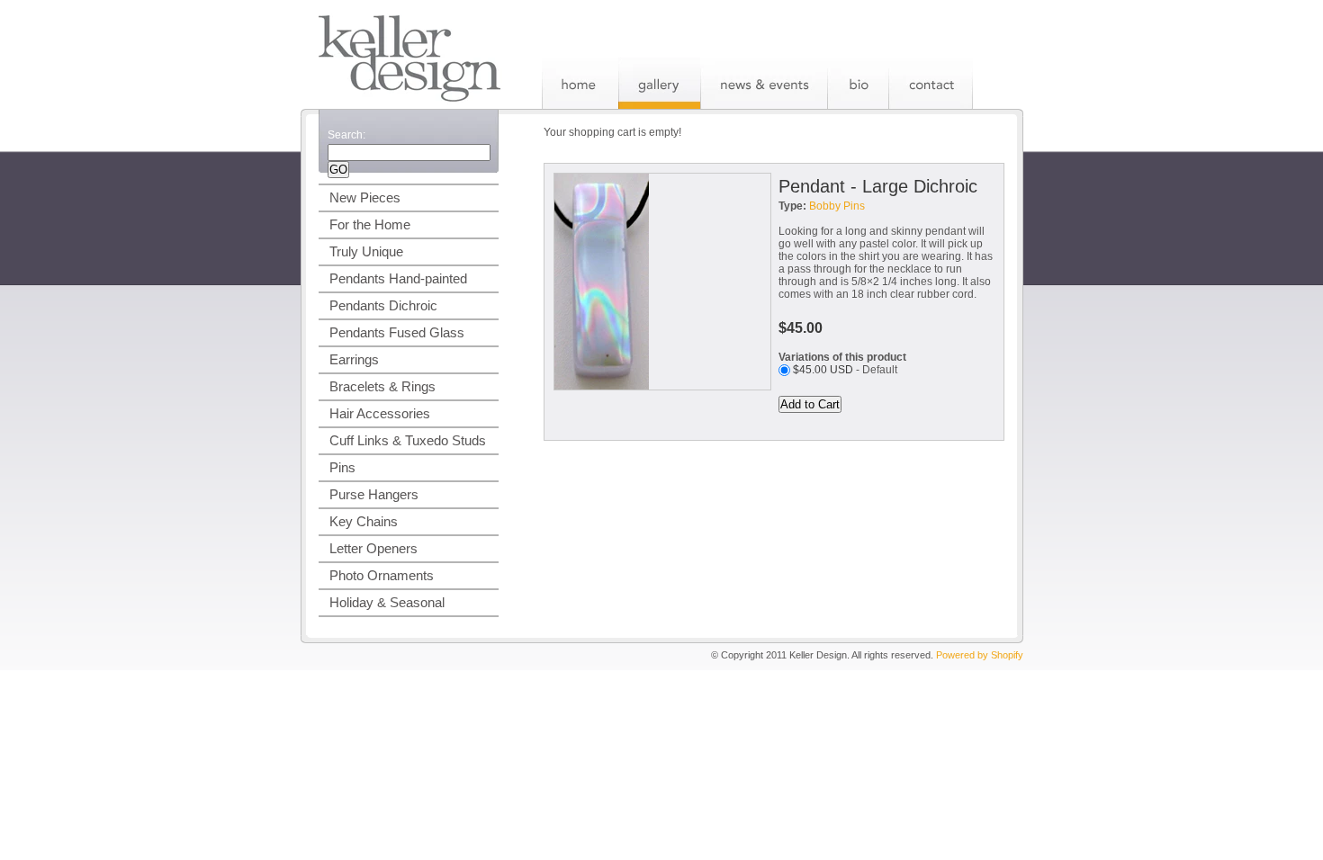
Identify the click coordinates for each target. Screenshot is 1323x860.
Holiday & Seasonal (387, 602)
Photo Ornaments (381, 575)
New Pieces (364, 197)
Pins (342, 467)
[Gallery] (659, 83)
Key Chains (363, 521)
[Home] (580, 83)
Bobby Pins (837, 206)
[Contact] (930, 83)
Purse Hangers (373, 494)
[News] (763, 83)
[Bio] (857, 83)
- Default (845, 369)
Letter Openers (373, 548)
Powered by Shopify (979, 654)
